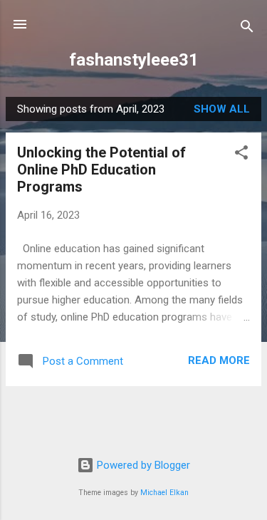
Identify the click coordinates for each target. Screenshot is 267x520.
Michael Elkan (164, 492)
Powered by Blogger (142, 465)
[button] (241, 155)
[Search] (247, 29)
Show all (222, 109)
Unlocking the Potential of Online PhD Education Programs (101, 169)
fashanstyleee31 (134, 60)
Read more (219, 360)
